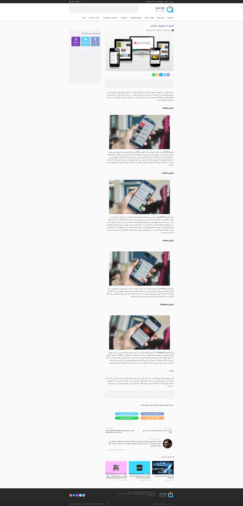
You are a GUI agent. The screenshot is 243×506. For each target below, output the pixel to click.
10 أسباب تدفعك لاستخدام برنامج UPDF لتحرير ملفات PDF (140, 477)
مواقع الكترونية (136, 17)
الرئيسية (170, 17)
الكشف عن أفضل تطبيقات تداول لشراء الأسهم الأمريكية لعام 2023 (116, 477)
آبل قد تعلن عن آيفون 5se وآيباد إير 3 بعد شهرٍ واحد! (157, 431)
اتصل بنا (166, 2)
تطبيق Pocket (168, 173)
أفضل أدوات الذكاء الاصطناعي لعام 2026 (164, 477)
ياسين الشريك (167, 30)
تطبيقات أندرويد (154, 405)
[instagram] (75, 41)
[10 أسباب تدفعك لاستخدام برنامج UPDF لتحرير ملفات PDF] (139, 468)
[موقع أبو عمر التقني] (166, 494)
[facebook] (95, 41)
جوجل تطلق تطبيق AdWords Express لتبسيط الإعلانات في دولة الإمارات (119, 431)
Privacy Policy (154, 504)
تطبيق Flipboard (167, 304)
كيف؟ (84, 17)
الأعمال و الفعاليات (110, 17)
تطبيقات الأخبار (145, 405)
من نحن (171, 2)
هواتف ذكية (149, 17)
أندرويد (167, 405)
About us (171, 504)
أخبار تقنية (160, 17)
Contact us (163, 504)
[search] (71, 17)
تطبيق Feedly (168, 108)
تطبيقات (124, 17)
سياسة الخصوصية (151, 2)
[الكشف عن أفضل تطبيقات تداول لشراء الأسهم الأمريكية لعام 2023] (116, 468)
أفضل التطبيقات (120, 473)
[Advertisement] (103, 9)
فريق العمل (160, 2)
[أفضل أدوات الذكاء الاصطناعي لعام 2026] (163, 468)
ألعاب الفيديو (94, 17)
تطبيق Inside (168, 240)
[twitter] (85, 41)
